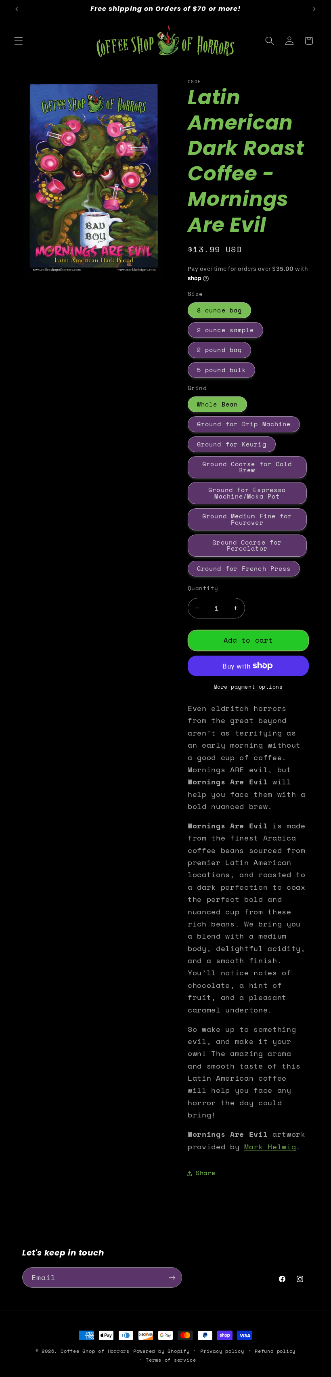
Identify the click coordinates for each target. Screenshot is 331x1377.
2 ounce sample (225, 330)
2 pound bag (219, 349)
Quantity (203, 588)
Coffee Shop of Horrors (95, 1350)
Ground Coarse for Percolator (247, 545)
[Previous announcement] (16, 9)
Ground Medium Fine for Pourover (247, 519)
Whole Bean (217, 404)
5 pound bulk (221, 370)
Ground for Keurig (231, 444)
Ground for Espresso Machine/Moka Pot (247, 493)
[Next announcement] (314, 9)
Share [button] (205, 1173)
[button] (18, 40)
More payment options (248, 687)
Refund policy (275, 1350)
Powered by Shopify (161, 1350)
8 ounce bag (219, 310)
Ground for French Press (244, 568)
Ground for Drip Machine (244, 424)
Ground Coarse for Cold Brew (247, 467)
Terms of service (171, 1359)
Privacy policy (222, 1350)
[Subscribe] (172, 1277)
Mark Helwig (270, 1146)
